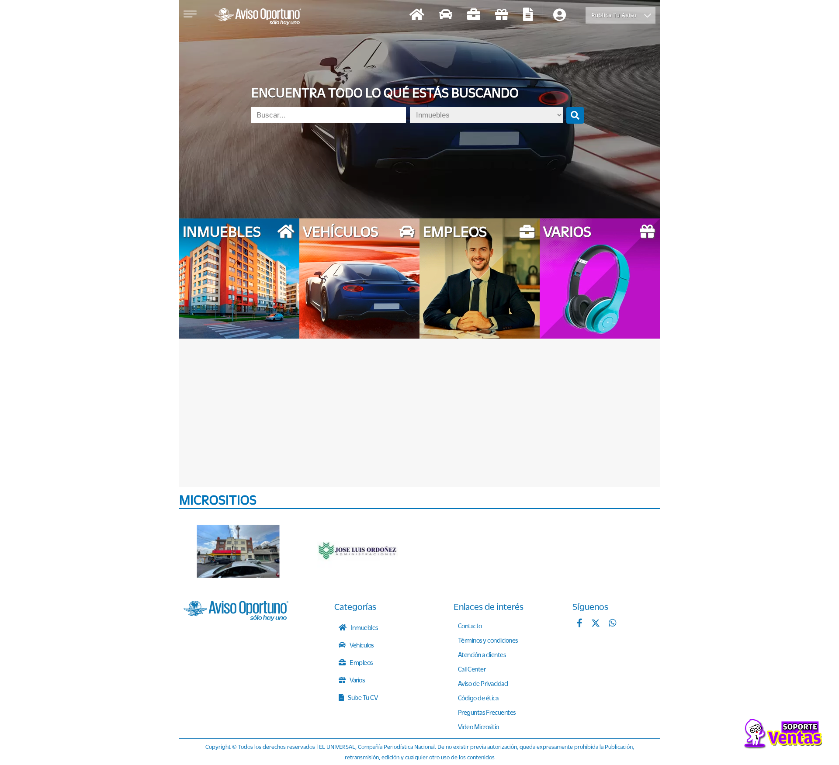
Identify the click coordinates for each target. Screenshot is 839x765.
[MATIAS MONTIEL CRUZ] (238, 551)
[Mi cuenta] (559, 15)
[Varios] (501, 15)
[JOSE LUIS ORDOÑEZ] (358, 551)
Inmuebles (364, 627)
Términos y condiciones (488, 640)
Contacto (470, 625)
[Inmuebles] (416, 15)
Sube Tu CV (362, 697)
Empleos (361, 662)
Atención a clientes (482, 654)
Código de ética (478, 697)
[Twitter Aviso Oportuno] (595, 624)
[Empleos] (473, 15)
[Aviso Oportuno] (236, 618)
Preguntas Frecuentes (487, 712)
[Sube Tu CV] (528, 15)
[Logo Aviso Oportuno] (258, 17)
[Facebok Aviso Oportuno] (579, 624)
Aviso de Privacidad (483, 683)
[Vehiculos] (445, 15)
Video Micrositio (478, 726)
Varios (357, 679)
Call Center (472, 668)
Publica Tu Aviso (614, 15)
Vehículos (361, 644)
